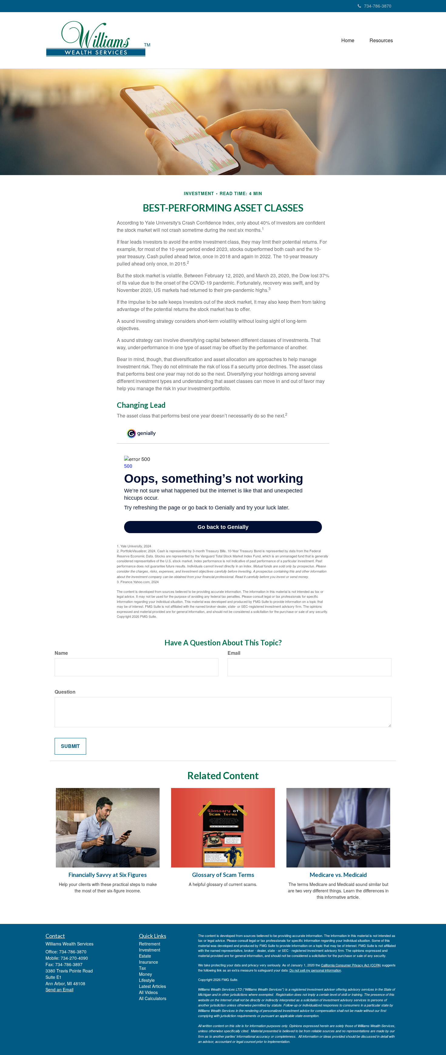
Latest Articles (152, 986)
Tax (142, 968)
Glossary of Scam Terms (223, 874)
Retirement (149, 944)
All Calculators (152, 998)
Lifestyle (147, 980)
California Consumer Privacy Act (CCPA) (351, 964)
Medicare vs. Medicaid (338, 874)
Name (61, 653)
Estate (145, 956)
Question (65, 691)
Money (145, 974)
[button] (381, 40)
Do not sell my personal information (315, 970)
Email (234, 653)
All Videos (148, 992)
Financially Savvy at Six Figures (108, 874)
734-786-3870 (377, 6)
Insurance (148, 962)
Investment (149, 950)
